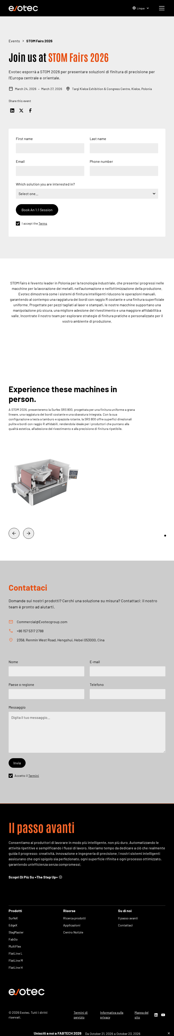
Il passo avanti (128, 918)
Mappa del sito (141, 1015)
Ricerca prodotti (74, 918)
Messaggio (17, 707)
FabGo (13, 939)
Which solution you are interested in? (45, 184)
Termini (33, 776)
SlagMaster (16, 932)
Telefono (97, 684)
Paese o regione (21, 684)
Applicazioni (71, 925)
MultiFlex (15, 946)
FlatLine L (15, 953)
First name (24, 138)
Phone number (101, 161)
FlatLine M (16, 960)
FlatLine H (16, 967)
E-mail (95, 662)
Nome (13, 662)
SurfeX (13, 918)
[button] (140, 8)
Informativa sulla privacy (111, 1015)
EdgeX (13, 925)
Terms (43, 223)
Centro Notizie (73, 932)
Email (20, 161)
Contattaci (125, 925)
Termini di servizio (81, 1015)
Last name (98, 138)
